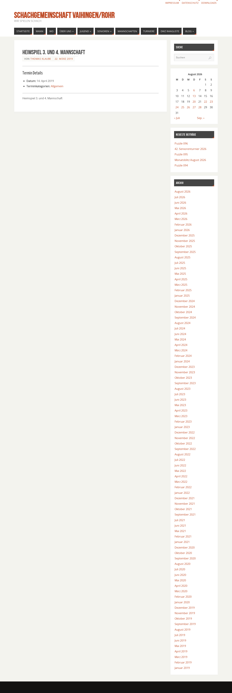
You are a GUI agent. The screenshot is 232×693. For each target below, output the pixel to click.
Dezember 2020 (185, 547)
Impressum (172, 2)
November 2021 (185, 504)
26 (188, 107)
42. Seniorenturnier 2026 (190, 149)
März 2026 (181, 219)
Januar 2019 (182, 668)
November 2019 (185, 613)
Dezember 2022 (185, 432)
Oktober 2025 (183, 246)
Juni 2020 (180, 575)
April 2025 (181, 279)
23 (211, 102)
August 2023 (182, 389)
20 (194, 102)
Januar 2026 (182, 230)
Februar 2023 (183, 421)
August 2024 (182, 323)
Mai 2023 (180, 405)
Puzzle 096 (181, 143)
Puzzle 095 (181, 154)
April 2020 (181, 586)
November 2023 (185, 372)
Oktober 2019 (183, 618)
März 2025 (181, 285)
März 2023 (181, 416)
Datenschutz (190, 2)
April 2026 (181, 213)
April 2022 (181, 476)
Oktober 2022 (183, 443)
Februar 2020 (183, 596)
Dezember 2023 (185, 367)
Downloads (209, 2)
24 (177, 107)
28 (199, 107)
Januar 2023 (182, 427)
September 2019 (185, 624)
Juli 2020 (180, 569)
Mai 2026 (180, 208)
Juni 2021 (180, 525)
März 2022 (181, 482)
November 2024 (185, 307)
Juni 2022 (180, 465)
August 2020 (182, 564)
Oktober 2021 (183, 509)
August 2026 (182, 191)
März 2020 (181, 591)
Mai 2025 (180, 274)
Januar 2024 (182, 361)
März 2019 (181, 657)
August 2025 (182, 257)
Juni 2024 (180, 334)
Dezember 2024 (185, 301)
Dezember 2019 (185, 608)
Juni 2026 (180, 202)
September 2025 (185, 252)
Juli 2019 (180, 635)
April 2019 (181, 651)
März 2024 (181, 350)
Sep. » (200, 118)
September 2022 (185, 449)
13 (194, 96)
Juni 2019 (180, 640)
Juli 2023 (180, 394)
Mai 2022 (180, 471)
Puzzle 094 (181, 165)
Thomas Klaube (40, 58)
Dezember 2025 (185, 235)
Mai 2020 (180, 580)
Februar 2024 (183, 356)
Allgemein (57, 86)
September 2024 (185, 317)
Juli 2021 (180, 520)
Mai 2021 (180, 531)
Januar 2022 (182, 493)
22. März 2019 (64, 58)
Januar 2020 (182, 602)
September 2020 (185, 558)
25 (182, 107)
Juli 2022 (180, 460)
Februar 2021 (183, 536)
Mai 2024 (180, 339)
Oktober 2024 (183, 312)
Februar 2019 (183, 662)
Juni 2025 (180, 268)
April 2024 (181, 345)
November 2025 (185, 241)
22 (205, 102)
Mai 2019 (180, 646)
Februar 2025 (183, 290)
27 (194, 107)
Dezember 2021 (185, 498)
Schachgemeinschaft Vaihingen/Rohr (64, 15)
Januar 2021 (182, 542)
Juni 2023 (180, 399)
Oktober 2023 (183, 378)
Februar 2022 (183, 487)
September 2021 (185, 514)
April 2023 (181, 410)
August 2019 (182, 629)
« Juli (177, 118)
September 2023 (185, 383)
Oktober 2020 (183, 553)
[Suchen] (210, 58)
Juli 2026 (180, 197)
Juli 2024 (180, 328)
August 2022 (182, 454)
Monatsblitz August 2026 (190, 160)
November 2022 (185, 438)
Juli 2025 (180, 263)
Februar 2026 (183, 224)
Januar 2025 (182, 295)
